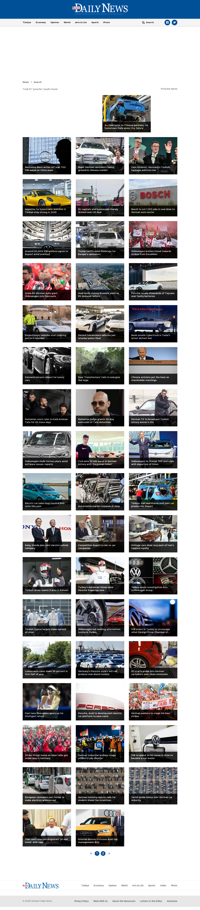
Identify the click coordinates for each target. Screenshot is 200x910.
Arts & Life (81, 22)
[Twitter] (174, 22)
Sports (95, 22)
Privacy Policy (82, 901)
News (26, 82)
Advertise (172, 901)
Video (163, 886)
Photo (106, 22)
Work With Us (100, 901)
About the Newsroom (123, 901)
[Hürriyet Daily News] (100, 9)
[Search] (143, 22)
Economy (41, 22)
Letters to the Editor (151, 901)
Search (38, 82)
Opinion (54, 22)
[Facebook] (167, 22)
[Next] (109, 853)
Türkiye (27, 22)
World (67, 22)
